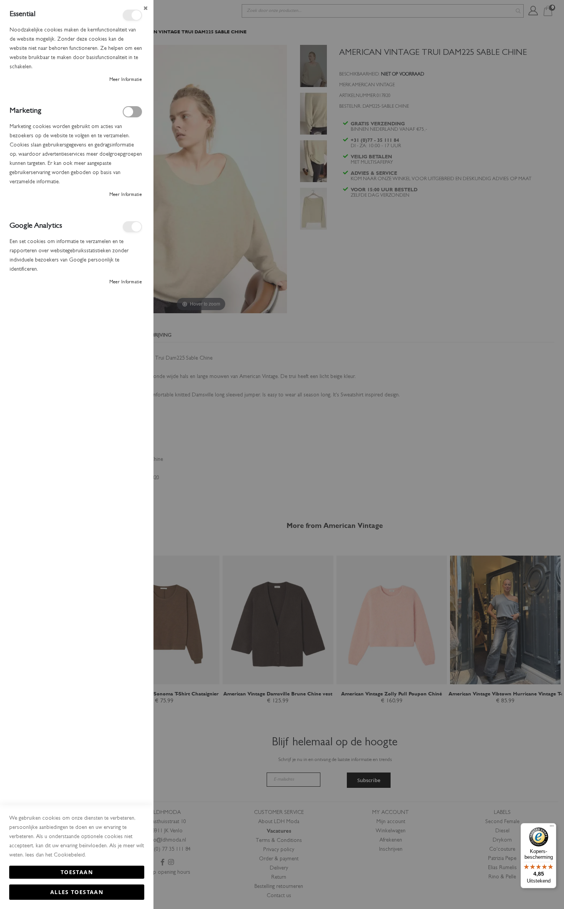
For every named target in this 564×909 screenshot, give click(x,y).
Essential (132, 15)
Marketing (132, 111)
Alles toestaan (76, 892)
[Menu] (551, 827)
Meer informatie (125, 80)
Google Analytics (132, 226)
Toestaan (77, 872)
